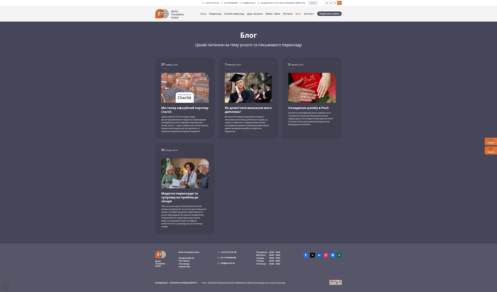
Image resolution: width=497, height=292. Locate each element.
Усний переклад (234, 14)
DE (327, 3)
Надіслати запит (329, 13)
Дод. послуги (255, 14)
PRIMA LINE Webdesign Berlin (258, 283)
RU (335, 3)
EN (331, 3)
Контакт (309, 14)
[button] (5, 286)
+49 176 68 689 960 (230, 3)
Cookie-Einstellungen (278, 283)
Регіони (288, 14)
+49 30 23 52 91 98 (212, 3)
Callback (313, 3)
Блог (298, 14)
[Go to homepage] (169, 13)
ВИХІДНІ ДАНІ (161, 283)
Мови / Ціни (273, 14)
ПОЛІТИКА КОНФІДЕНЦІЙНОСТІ (184, 283)
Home (203, 14)
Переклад (215, 14)
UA (339, 3)
